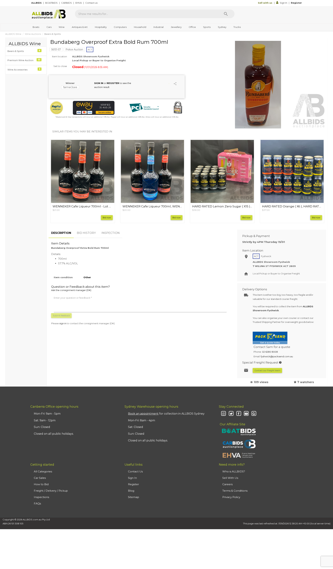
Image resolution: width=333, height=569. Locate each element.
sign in (62, 323)
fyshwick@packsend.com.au (277, 356)
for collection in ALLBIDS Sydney (166, 413)
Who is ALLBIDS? (233, 471)
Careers (227, 484)
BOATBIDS (51, 2)
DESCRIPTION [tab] (61, 233)
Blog (131, 490)
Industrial (158, 27)
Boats (36, 27)
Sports (207, 27)
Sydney (222, 27)
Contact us (91, 2)
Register (296, 2)
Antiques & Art (80, 27)
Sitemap (133, 497)
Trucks (237, 27)
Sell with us (265, 2)
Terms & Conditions (234, 490)
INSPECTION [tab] (110, 233)
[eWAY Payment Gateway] (93, 108)
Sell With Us (230, 478)
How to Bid (41, 484)
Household (140, 27)
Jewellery (176, 27)
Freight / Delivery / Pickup (51, 490)
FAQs (37, 503)
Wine (62, 27)
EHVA (78, 2)
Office (192, 27)
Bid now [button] (107, 217)
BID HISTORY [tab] (86, 233)
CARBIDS (66, 2)
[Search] (225, 14)
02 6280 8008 (270, 351)
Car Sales (40, 478)
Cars (49, 27)
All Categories (43, 471)
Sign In (283, 2)
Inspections (41, 497)
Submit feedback (61, 315)
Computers (120, 27)
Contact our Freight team (267, 370)
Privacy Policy (231, 497)
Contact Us (135, 471)
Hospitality (101, 27)
